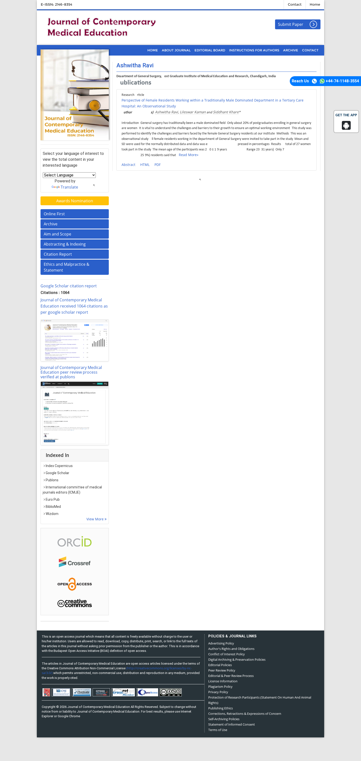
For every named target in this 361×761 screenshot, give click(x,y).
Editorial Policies (220, 665)
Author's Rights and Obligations (231, 648)
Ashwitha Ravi (166, 112)
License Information (222, 681)
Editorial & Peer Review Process (231, 675)
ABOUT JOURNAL (176, 50)
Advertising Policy (221, 643)
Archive (50, 224)
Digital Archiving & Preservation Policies (236, 659)
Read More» (188, 154)
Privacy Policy (218, 692)
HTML (145, 164)
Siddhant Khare (226, 112)
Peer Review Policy (221, 670)
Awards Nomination (74, 201)
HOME (152, 50)
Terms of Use (217, 730)
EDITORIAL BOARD (209, 50)
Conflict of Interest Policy (226, 654)
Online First (54, 214)
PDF (157, 164)
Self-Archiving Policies (223, 719)
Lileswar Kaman (193, 112)
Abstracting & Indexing (65, 244)
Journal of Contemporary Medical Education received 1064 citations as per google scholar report (74, 306)
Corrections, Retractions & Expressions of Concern (244, 713)
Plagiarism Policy (220, 686)
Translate (69, 187)
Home (315, 4)
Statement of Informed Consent (231, 724)
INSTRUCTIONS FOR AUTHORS (254, 50)
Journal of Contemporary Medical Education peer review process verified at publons (71, 372)
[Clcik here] (74, 541)
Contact (295, 4)
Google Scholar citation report (69, 286)
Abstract (128, 164)
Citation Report (58, 254)
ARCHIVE (290, 50)
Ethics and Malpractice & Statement (66, 267)
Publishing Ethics (220, 708)
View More (95, 519)
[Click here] (75, 340)
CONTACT (310, 50)
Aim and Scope (57, 234)
